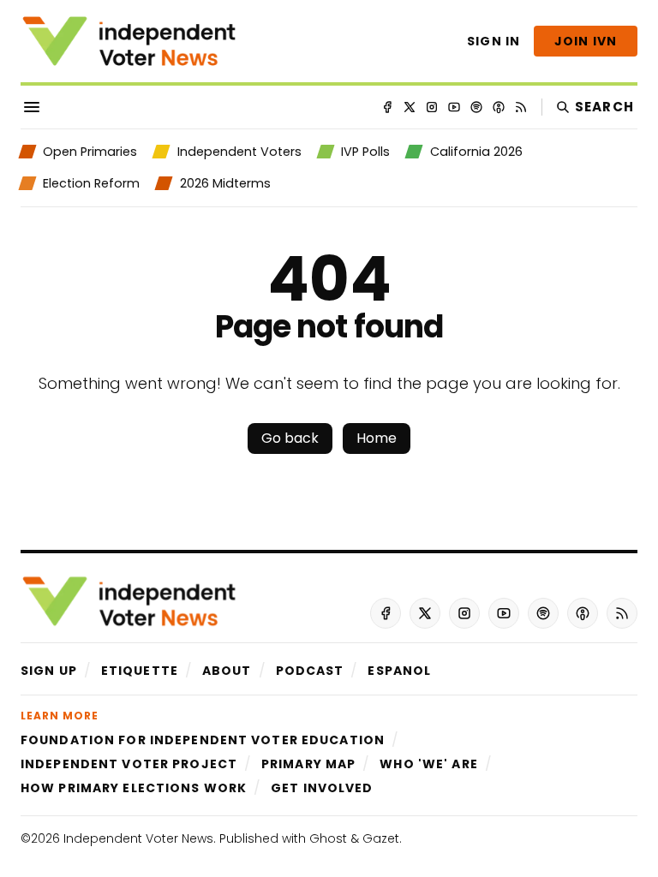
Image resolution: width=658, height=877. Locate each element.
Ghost (328, 838)
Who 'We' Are (428, 764)
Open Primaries (90, 151)
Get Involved (322, 787)
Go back (290, 438)
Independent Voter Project (129, 764)
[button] (49, 670)
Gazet (380, 838)
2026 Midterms (225, 183)
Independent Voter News (138, 838)
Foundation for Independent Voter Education (203, 740)
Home (376, 438)
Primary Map (308, 764)
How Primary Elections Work (134, 787)
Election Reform (91, 183)
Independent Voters (239, 151)
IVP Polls (365, 151)
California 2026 (476, 151)
